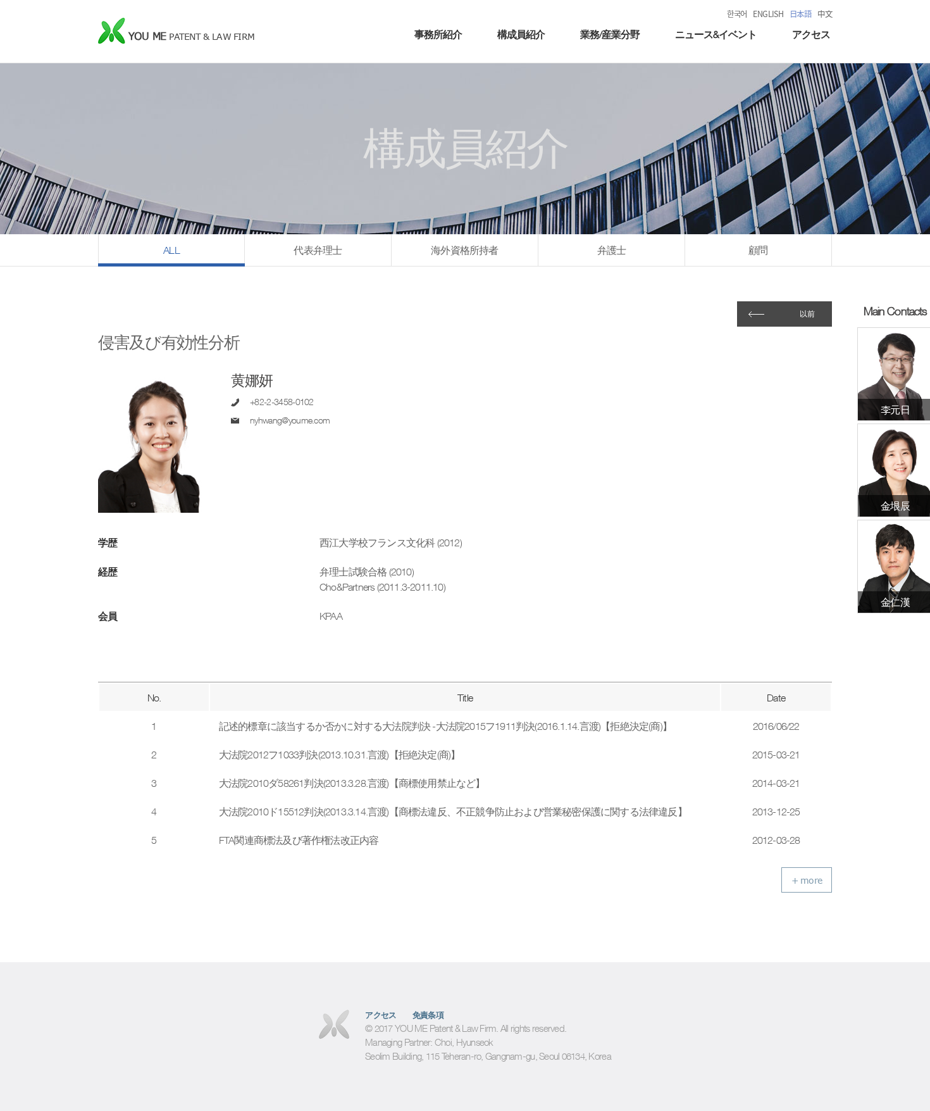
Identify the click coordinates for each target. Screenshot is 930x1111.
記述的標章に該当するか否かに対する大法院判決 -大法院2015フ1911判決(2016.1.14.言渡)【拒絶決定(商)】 (445, 726)
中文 (824, 14)
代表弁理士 (318, 250)
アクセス (811, 34)
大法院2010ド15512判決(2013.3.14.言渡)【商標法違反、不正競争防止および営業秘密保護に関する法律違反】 (453, 811)
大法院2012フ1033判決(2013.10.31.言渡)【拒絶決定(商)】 (340, 754)
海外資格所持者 (464, 250)
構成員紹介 (521, 34)
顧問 (757, 250)
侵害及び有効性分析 (168, 342)
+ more (806, 880)
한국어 (737, 14)
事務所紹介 (438, 34)
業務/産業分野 (610, 34)
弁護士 (611, 250)
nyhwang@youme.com (290, 420)
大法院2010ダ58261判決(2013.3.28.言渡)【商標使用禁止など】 (352, 783)
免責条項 (428, 1015)
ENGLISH (768, 14)
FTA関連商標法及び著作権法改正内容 (299, 840)
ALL (171, 250)
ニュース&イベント (716, 34)
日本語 (800, 14)
